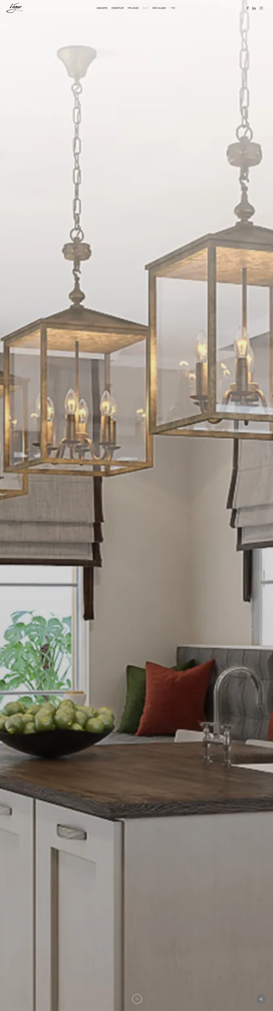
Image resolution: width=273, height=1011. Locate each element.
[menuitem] (173, 8)
